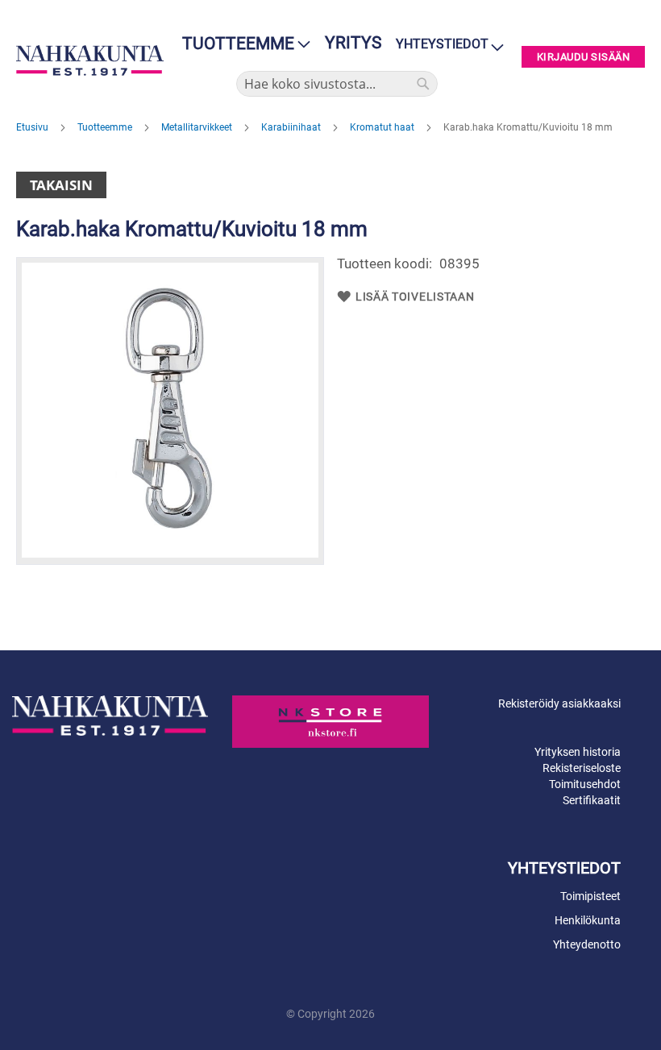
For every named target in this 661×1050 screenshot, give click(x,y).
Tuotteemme (106, 127)
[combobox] (337, 84)
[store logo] (90, 60)
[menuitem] (241, 44)
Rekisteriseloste (582, 768)
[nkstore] (330, 721)
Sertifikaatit (592, 800)
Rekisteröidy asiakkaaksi (559, 703)
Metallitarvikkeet (198, 127)
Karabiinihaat (292, 127)
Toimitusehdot (585, 784)
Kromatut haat (383, 127)
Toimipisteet (590, 896)
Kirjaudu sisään (583, 57)
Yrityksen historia (577, 751)
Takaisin (61, 185)
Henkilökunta (588, 920)
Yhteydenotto (587, 944)
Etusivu (33, 127)
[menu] (241, 44)
